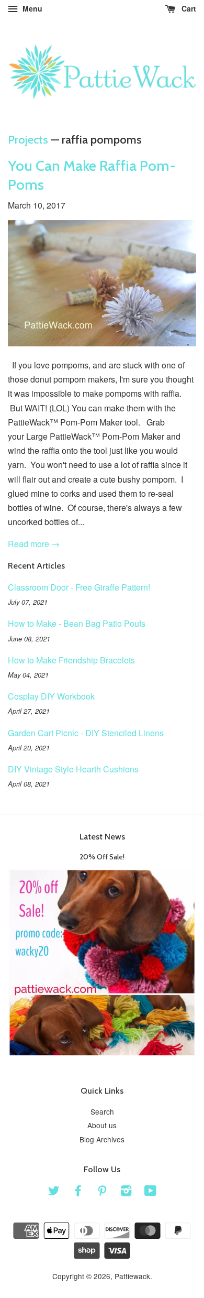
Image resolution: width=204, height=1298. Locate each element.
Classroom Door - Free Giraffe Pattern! (79, 587)
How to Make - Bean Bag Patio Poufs (76, 623)
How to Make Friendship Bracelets (71, 660)
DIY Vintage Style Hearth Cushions (73, 769)
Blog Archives (102, 1139)
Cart (187, 8)
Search (102, 1111)
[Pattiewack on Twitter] (54, 1192)
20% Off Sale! (102, 857)
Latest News (102, 837)
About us (102, 1125)
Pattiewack (132, 1276)
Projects (28, 140)
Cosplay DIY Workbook (51, 696)
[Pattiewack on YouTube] (150, 1192)
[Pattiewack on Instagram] (126, 1192)
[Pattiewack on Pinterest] (102, 1192)
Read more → (34, 544)
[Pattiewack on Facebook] (78, 1192)
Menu (31, 8)
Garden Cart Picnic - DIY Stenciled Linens (86, 733)
